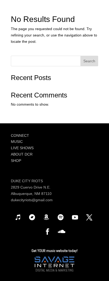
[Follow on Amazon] (46, 217)
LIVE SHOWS (22, 148)
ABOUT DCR (22, 154)
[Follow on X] (89, 217)
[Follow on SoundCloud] (62, 232)
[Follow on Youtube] (75, 217)
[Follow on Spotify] (60, 217)
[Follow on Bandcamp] (32, 217)
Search (89, 61)
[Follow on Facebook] (47, 232)
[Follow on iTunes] (18, 217)
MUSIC (17, 141)
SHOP (16, 160)
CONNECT (20, 135)
